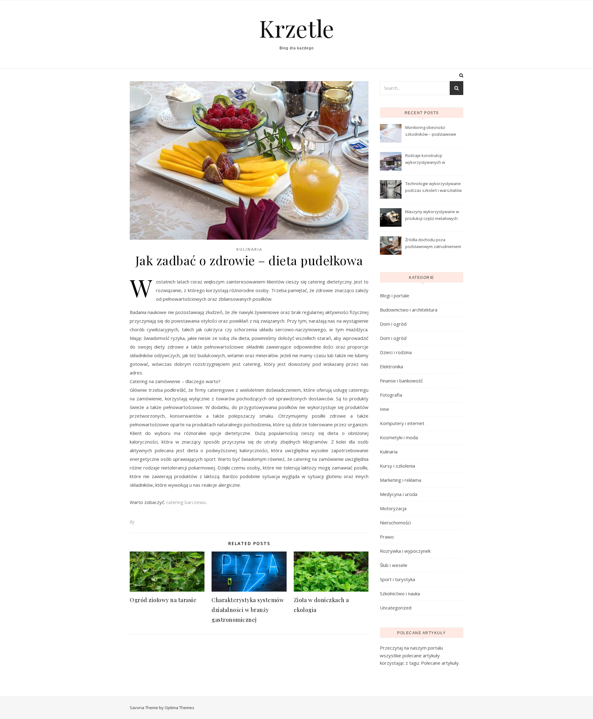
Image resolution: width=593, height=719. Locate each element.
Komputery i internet (402, 423)
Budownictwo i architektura (408, 310)
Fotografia (391, 395)
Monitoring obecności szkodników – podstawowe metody (430, 131)
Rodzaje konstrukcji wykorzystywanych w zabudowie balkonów (425, 159)
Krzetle (296, 28)
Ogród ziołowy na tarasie (163, 600)
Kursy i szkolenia (397, 466)
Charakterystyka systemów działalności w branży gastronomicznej (248, 609)
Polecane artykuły (440, 663)
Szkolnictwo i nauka (400, 593)
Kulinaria (249, 249)
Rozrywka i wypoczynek (405, 551)
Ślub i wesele (393, 565)
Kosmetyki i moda (399, 437)
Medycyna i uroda (398, 494)
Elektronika (391, 366)
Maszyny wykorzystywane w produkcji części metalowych (432, 215)
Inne (384, 409)
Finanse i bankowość (401, 381)
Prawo (387, 537)
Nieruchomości (395, 522)
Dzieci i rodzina (396, 352)
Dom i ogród (393, 324)
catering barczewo (186, 502)
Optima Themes (179, 707)
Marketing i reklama (400, 480)
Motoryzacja (393, 508)
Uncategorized (395, 608)
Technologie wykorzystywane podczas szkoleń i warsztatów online (433, 187)
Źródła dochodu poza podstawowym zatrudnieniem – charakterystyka (433, 243)
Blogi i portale (394, 295)
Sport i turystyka (397, 579)
